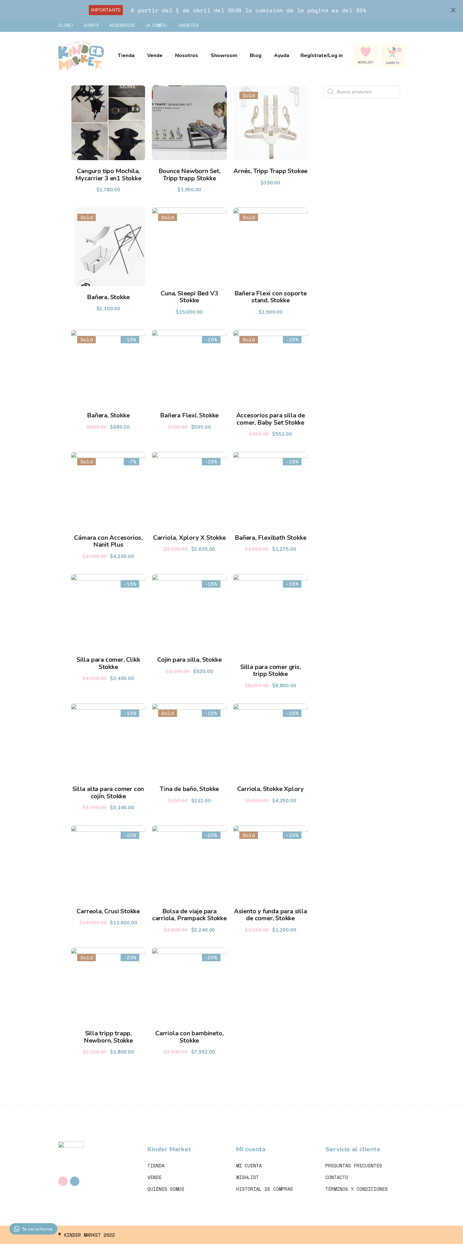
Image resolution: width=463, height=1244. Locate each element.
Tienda (155, 1165)
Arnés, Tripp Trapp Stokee (270, 171)
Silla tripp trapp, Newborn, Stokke (108, 1037)
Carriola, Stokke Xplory (270, 789)
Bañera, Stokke (108, 297)
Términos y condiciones (356, 1188)
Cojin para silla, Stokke (189, 659)
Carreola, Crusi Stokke (108, 911)
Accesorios (121, 25)
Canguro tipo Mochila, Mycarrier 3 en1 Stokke (108, 175)
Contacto (336, 1177)
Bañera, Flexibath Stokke (270, 537)
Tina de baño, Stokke (189, 789)
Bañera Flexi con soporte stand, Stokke (270, 297)
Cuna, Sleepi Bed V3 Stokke (189, 297)
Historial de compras (264, 1188)
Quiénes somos (165, 1188)
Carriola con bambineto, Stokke (189, 1037)
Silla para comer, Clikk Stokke (108, 663)
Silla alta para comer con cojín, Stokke (108, 792)
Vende (154, 1177)
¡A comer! (156, 25)
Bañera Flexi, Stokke (189, 415)
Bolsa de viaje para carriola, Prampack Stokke (189, 915)
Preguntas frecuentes (353, 1165)
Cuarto (91, 25)
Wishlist (247, 1177)
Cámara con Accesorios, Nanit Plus (108, 541)
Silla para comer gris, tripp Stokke (270, 670)
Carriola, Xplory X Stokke (189, 537)
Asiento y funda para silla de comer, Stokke (270, 915)
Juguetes (188, 25)
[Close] (453, 10)
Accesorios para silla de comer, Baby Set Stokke (270, 419)
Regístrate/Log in (321, 55)
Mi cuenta (249, 1165)
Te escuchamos (37, 1229)
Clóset (65, 25)
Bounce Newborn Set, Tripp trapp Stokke (189, 175)
